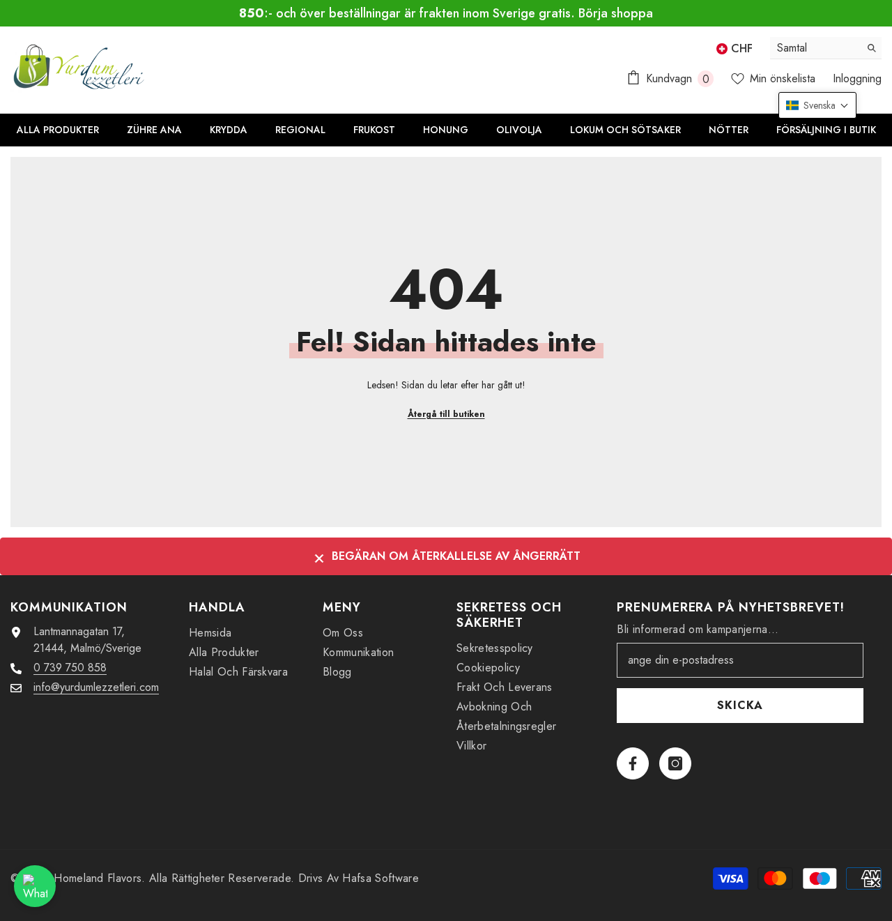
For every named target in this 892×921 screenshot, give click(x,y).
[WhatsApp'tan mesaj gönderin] (35, 886)
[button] (817, 105)
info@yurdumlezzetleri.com (96, 687)
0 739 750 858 (70, 668)
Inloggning (857, 78)
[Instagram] (675, 763)
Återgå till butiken (446, 414)
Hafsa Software (380, 878)
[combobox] (815, 48)
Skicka (740, 705)
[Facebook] (633, 763)
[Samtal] (826, 48)
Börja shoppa (615, 13)
